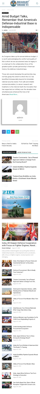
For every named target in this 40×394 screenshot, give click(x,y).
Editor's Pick (10, 10)
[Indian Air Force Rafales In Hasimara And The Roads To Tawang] (7, 347)
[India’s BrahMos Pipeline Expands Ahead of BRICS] (7, 169)
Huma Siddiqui (6, 248)
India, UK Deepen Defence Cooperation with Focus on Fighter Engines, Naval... (19, 244)
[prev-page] (3, 185)
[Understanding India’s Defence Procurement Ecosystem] (7, 329)
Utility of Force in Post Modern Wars (24, 364)
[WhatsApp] (17, 132)
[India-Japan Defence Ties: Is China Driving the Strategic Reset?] (7, 338)
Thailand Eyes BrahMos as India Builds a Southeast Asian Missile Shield (24, 178)
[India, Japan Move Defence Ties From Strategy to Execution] (6, 375)
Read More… (14, 94)
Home (3, 10)
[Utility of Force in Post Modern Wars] (7, 366)
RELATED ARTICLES (9, 152)
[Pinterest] (13, 132)
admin (5, 30)
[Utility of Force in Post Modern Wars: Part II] (7, 301)
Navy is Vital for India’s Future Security (9, 145)
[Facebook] (4, 132)
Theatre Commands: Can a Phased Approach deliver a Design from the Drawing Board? (25, 160)
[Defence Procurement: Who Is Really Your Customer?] (7, 272)
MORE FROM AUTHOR (24, 152)
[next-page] (6, 185)
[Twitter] (8, 132)
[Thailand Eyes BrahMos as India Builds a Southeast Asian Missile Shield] (7, 178)
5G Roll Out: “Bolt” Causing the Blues (29, 145)
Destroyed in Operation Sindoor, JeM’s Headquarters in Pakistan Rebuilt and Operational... (24, 291)
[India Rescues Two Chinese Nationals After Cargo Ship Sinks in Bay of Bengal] (7, 310)
